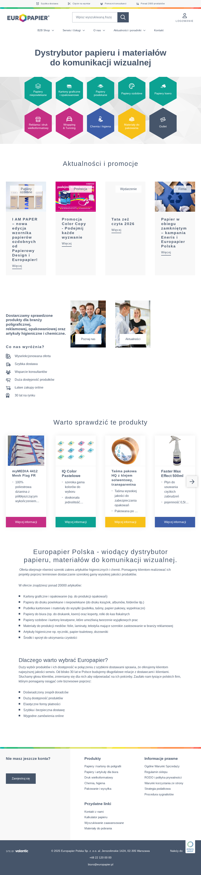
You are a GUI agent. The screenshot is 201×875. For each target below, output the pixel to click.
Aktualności (132, 339)
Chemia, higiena (94, 783)
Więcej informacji (26, 522)
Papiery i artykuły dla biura (101, 771)
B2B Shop (44, 30)
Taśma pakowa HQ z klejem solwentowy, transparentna (124, 477)
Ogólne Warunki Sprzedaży (162, 766)
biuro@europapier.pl (100, 864)
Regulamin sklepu (155, 771)
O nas (97, 30)
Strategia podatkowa (157, 788)
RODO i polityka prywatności (163, 777)
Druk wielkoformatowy (98, 777)
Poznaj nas (88, 339)
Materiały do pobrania (98, 828)
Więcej (17, 265)
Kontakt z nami (94, 811)
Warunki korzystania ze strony (163, 783)
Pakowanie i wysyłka (97, 788)
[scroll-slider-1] (191, 481)
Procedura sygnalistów (159, 794)
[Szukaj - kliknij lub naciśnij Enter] (123, 17)
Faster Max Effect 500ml (172, 473)
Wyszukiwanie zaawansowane (104, 822)
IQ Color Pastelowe (71, 473)
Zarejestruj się (21, 778)
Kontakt (159, 30)
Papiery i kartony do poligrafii (102, 766)
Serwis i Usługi (72, 30)
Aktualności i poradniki (128, 30)
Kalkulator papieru (95, 817)
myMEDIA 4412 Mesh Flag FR (25, 473)
